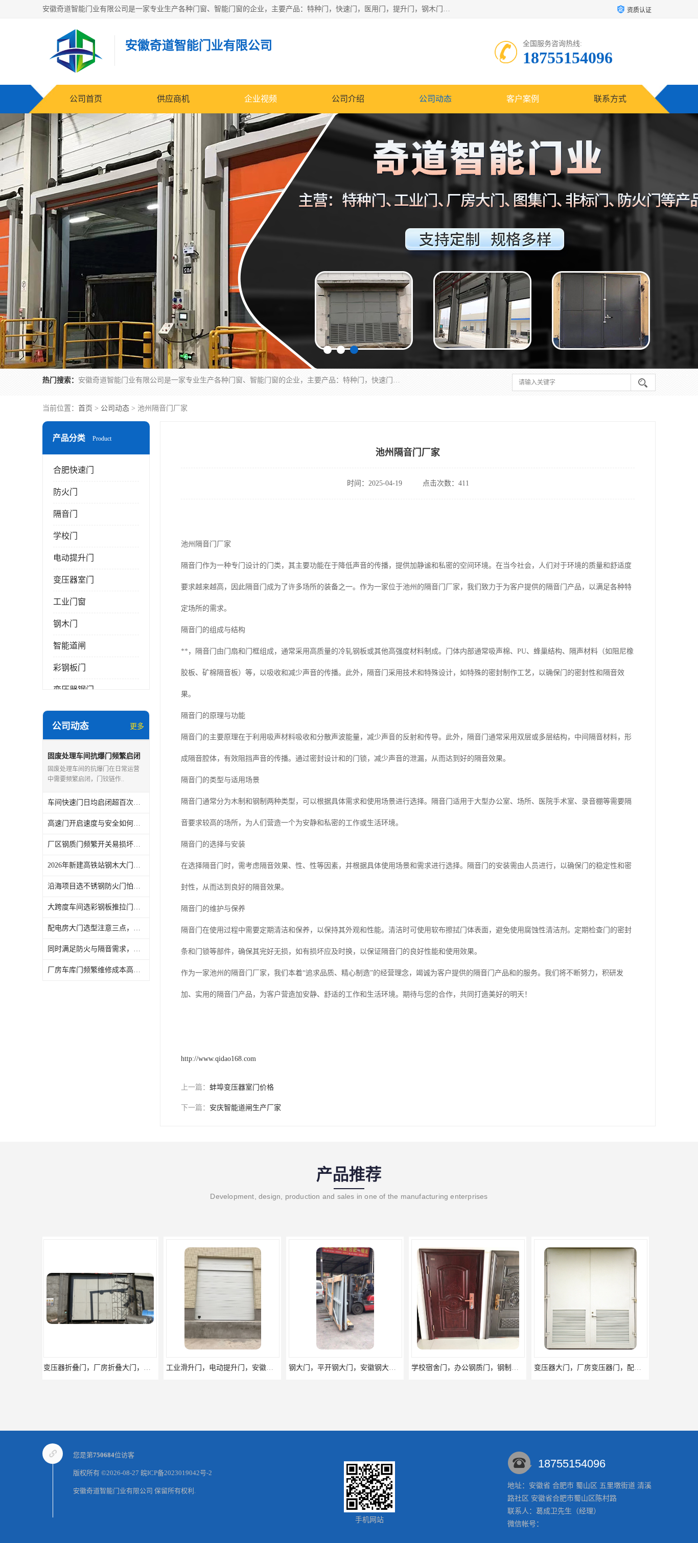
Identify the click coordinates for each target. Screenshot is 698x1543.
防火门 (65, 492)
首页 (85, 408)
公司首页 (85, 98)
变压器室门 (73, 579)
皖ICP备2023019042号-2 (176, 1473)
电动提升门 (73, 557)
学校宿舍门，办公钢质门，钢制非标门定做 (358, 1367)
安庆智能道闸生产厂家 (245, 1108)
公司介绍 (348, 98)
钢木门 (65, 623)
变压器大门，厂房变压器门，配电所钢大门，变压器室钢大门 (509, 1367)
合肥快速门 (73, 470)
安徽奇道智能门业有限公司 (113, 1490)
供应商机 (173, 98)
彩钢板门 (69, 667)
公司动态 (435, 98)
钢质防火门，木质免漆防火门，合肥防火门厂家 (611, 1367)
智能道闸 (69, 645)
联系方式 (610, 98)
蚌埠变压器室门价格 (242, 1087)
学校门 (65, 536)
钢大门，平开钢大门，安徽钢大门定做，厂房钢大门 (250, 1367)
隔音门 (65, 514)
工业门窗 (69, 601)
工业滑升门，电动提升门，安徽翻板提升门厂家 (120, 1367)
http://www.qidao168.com (218, 1059)
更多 (137, 726)
